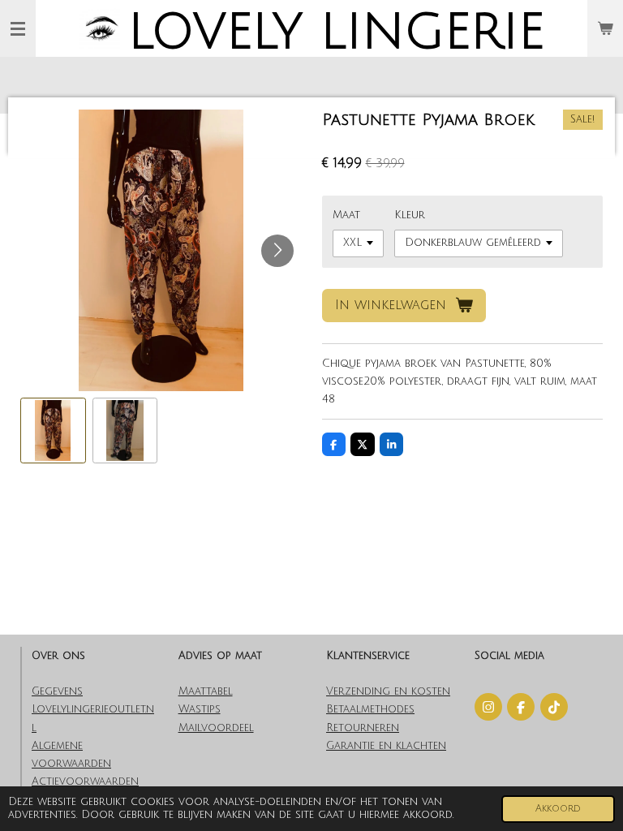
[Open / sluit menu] (18, 28)
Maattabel (205, 691)
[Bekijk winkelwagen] (605, 28)
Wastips (199, 709)
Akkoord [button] (558, 808)
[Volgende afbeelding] (277, 251)
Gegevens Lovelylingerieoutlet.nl (93, 709)
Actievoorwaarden (85, 781)
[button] (53, 430)
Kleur (409, 215)
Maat (346, 215)
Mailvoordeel (216, 728)
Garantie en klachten (386, 745)
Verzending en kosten (388, 691)
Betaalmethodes (370, 709)
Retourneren (362, 728)
